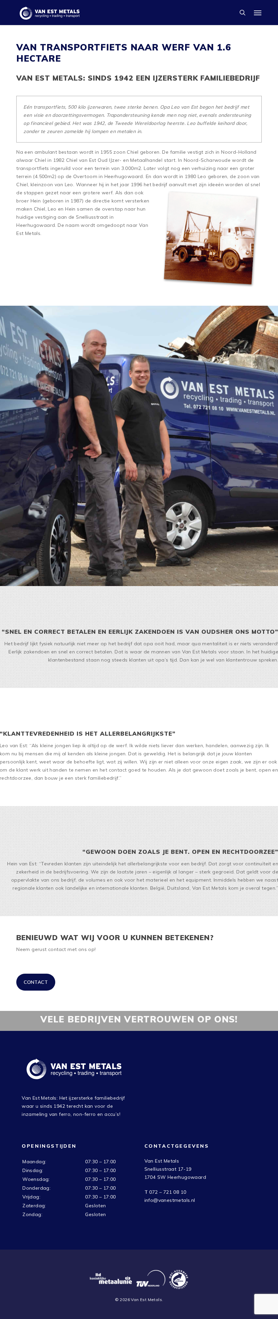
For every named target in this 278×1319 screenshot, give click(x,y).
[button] (257, 12)
